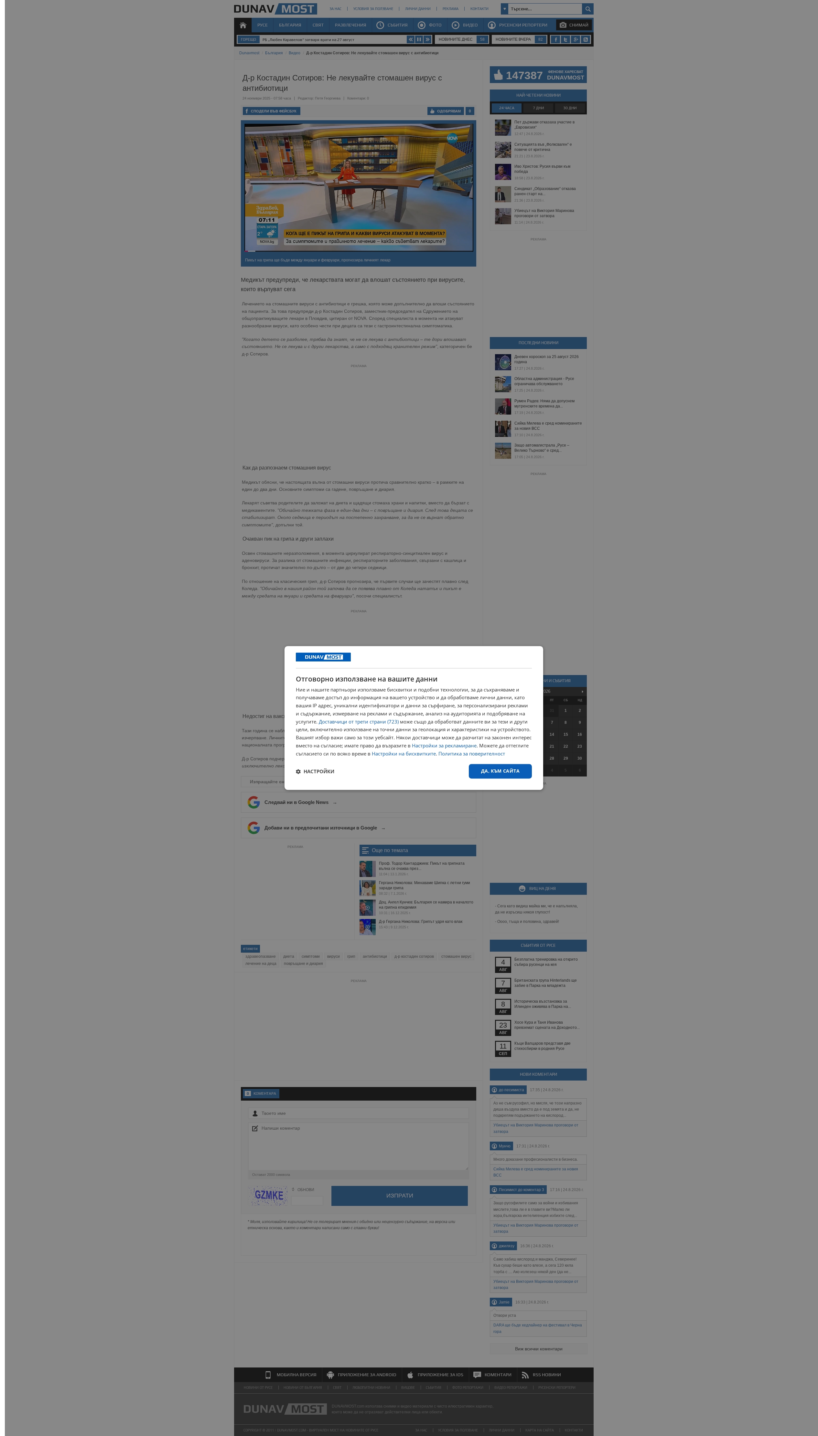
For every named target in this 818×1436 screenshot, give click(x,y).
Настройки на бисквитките (404, 753)
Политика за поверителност (471, 753)
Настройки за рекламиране (444, 745)
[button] (315, 771)
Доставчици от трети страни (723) (359, 721)
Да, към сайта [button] (500, 771)
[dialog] (414, 718)
